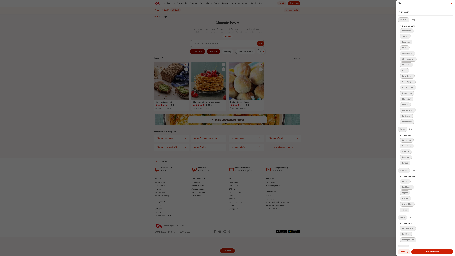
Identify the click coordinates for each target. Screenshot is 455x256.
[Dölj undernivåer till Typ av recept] (450, 12)
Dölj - (413, 20)
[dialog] (425, 128)
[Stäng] (451, 3)
